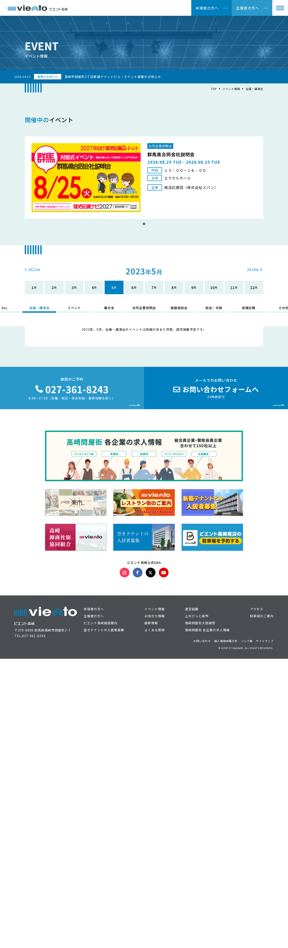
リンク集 (247, 641)
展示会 (109, 307)
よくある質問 (154, 630)
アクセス (256, 609)
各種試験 (248, 307)
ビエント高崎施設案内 (100, 623)
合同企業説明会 (144, 307)
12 (252, 287)
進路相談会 (179, 307)
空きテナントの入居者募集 (104, 630)
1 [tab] (144, 224)
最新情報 (151, 623)
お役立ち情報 (154, 616)
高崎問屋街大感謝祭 (200, 623)
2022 (32, 269)
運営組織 (191, 609)
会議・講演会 (39, 307)
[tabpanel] (144, 177)
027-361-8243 (33, 636)
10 (212, 287)
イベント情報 (231, 89)
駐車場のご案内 (262, 616)
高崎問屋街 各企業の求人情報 (207, 630)
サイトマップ (265, 641)
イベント (74, 307)
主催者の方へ (247, 8)
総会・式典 (213, 307)
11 (232, 287)
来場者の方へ (207, 8)
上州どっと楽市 (197, 616)
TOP (214, 89)
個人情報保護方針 (226, 641)
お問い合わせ (202, 641)
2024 (251, 269)
